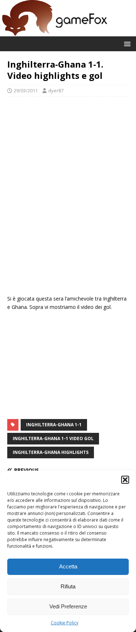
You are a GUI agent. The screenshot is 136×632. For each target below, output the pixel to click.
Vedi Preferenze (68, 606)
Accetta (68, 566)
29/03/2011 (26, 90)
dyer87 (55, 90)
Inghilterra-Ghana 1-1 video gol (53, 438)
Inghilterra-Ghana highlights (50, 452)
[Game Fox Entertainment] (54, 32)
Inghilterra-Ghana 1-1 (54, 425)
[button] (125, 479)
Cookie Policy (64, 623)
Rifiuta (68, 586)
